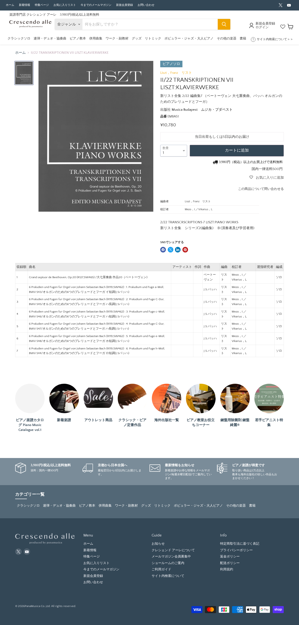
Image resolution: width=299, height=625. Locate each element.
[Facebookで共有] (163, 249)
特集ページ (42, 5)
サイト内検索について (168, 576)
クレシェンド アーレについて (173, 550)
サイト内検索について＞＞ (275, 39)
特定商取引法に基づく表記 (239, 544)
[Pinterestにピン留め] (185, 249)
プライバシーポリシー (236, 550)
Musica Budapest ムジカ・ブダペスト (202, 110)
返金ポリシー (230, 556)
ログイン (262, 27)
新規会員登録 (124, 5)
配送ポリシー (230, 563)
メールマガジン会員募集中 (171, 556)
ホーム (10, 5)
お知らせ (158, 544)
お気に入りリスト (64, 5)
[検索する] (224, 24)
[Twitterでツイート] (170, 249)
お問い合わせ (146, 5)
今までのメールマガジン (96, 5)
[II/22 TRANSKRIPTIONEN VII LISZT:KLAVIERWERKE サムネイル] (24, 73)
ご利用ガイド (161, 569)
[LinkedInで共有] (178, 249)
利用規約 (226, 569)
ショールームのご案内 (168, 563)
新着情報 (24, 5)
